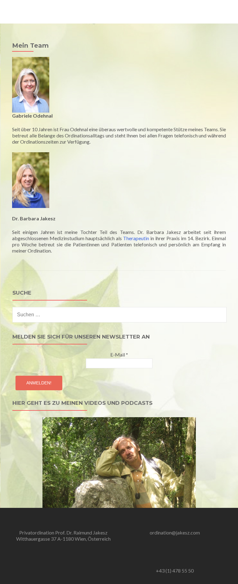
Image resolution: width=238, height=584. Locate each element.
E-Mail (119, 354)
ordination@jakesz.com (175, 532)
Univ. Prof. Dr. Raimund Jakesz (47, 8)
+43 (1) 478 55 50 (175, 570)
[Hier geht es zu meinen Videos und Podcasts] (119, 462)
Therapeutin (136, 238)
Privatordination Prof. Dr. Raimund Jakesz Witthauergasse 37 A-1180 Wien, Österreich (63, 536)
